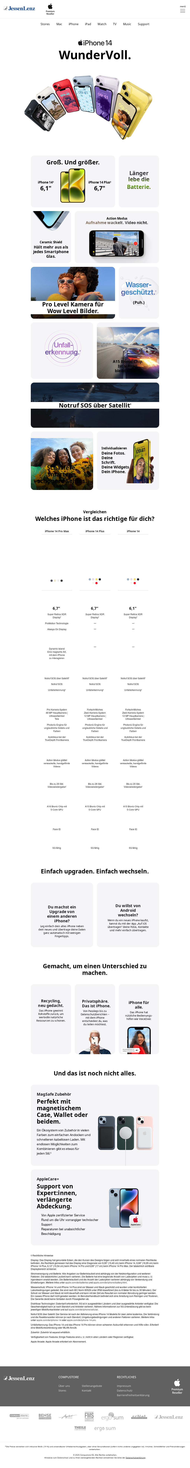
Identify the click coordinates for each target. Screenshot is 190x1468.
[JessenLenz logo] (19, 8)
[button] (182, 8)
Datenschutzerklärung (135, 1457)
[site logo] (23, 1378)
